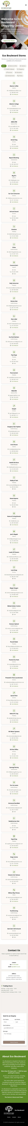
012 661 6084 (15, 612)
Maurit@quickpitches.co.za (15, 700)
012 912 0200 (15, 146)
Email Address (6, 1025)
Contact (14, 1117)
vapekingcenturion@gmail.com (15, 843)
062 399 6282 (15, 343)
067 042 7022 (15, 361)
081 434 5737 (15, 164)
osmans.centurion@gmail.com (14, 628)
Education (19, 72)
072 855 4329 (15, 182)
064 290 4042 (15, 505)
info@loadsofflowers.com (15, 556)
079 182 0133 (15, 881)
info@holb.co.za (15, 521)
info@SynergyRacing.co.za (14, 772)
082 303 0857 (15, 899)
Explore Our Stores (9, 41)
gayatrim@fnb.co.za (15, 395)
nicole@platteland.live (14, 449)
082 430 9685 (15, 558)
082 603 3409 (15, 433)
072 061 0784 (15, 272)
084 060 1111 (15, 415)
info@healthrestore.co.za (15, 467)
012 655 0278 (15, 469)
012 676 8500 (15, 964)
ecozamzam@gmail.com (15, 933)
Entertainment (10, 75)
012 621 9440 (15, 236)
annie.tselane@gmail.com (14, 736)
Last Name (17, 1019)
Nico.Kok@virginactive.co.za (15, 861)
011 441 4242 (15, 128)
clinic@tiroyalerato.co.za (15, 790)
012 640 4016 (15, 648)
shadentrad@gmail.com (15, 610)
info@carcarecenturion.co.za (15, 198)
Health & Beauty (10, 69)
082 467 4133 (15, 379)
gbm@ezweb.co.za (14, 431)
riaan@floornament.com (15, 377)
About (19, 1117)
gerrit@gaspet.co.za (15, 413)
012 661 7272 (15, 254)
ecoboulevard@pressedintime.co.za (15, 682)
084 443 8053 (15, 774)
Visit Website (15, 94)
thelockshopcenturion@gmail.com (14, 574)
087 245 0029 (15, 523)
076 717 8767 (15, 809)
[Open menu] (26, 5)
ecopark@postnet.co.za (15, 664)
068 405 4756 (15, 92)
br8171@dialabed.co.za (15, 323)
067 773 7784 (15, 307)
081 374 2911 (15, 684)
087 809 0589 (15, 289)
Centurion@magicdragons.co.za (15, 592)
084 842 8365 (15, 451)
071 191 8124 (15, 200)
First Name (6, 1019)
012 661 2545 (15, 630)
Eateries (24, 66)
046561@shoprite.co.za (15, 234)
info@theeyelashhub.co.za (14, 305)
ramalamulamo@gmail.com (15, 915)
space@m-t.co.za (15, 966)
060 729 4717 (15, 917)
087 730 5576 (15, 397)
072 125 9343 (15, 702)
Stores (8, 1117)
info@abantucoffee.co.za (15, 90)
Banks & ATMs (13, 66)
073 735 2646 (15, 827)
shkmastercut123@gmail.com (14, 341)
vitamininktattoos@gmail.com (14, 879)
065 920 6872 (15, 845)
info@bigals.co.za (14, 180)
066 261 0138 (15, 576)
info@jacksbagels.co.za (15, 539)
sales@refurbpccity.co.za (15, 718)
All (4, 66)
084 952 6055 (15, 487)
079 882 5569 (15, 594)
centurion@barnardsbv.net (15, 288)
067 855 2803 (15, 218)
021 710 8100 (15, 863)
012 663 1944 (15, 756)
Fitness (21, 75)
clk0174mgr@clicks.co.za (15, 252)
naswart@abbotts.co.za (15, 108)
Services (10, 72)
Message (5, 1031)
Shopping (21, 69)
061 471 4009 (15, 792)
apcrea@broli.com (14, 126)
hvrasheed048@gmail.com (15, 485)
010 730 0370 (15, 325)
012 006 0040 (15, 666)
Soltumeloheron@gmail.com (15, 808)
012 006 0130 (15, 540)
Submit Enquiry (14, 1042)
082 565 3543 (15, 738)
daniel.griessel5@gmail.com (15, 897)
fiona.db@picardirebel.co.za (15, 646)
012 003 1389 (15, 110)
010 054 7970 (15, 720)
